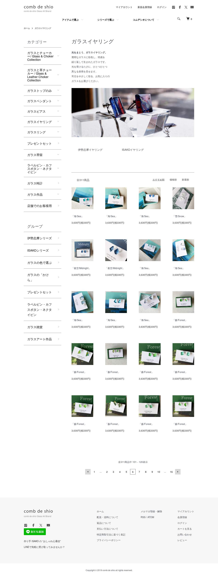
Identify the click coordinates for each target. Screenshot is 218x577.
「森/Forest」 (180, 320)
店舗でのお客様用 (39, 205)
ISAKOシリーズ (38, 250)
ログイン (162, 7)
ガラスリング (36, 132)
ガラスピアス (36, 111)
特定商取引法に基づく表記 (111, 534)
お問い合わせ (184, 534)
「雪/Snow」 (179, 216)
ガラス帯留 (35, 154)
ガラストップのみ (39, 90)
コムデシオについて (143, 19)
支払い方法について (107, 528)
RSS (143, 517)
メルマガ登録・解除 (151, 511)
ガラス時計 (35, 183)
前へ (88, 471)
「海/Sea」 (78, 216)
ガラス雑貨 (35, 327)
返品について (104, 523)
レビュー (182, 540)
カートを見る (184, 528)
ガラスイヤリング (43, 28)
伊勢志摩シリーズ (39, 238)
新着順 (185, 179)
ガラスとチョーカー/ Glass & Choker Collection (40, 56)
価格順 (173, 179)
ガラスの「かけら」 (38, 277)
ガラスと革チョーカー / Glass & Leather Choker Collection (39, 75)
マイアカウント (124, 7)
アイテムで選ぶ (70, 19)
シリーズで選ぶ (105, 19)
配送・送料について (107, 517)
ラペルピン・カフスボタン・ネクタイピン (39, 168)
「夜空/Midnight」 (81, 268)
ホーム (27, 28)
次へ (178, 471)
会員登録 (182, 517)
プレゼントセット (39, 143)
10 (158, 471)
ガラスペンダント (39, 101)
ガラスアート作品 (39, 339)
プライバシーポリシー (109, 540)
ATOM (150, 517)
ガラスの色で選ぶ (39, 262)
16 (171, 471)
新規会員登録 (145, 7)
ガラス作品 (35, 194)
